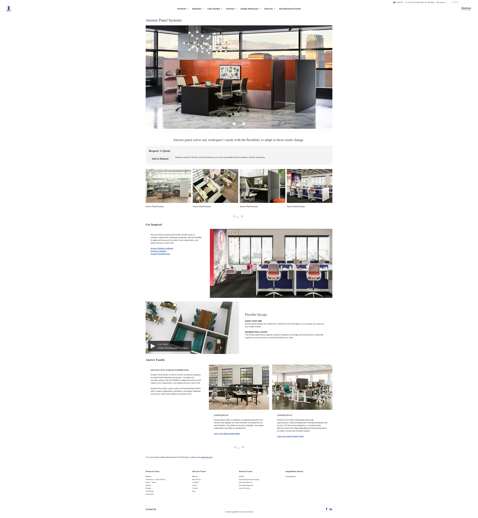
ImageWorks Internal (294, 471)
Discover (268, 8)
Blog (193, 491)
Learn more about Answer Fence (290, 436)
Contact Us (399, 2)
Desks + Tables (151, 482)
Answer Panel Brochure (160, 253)
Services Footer (245, 471)
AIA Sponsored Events (290, 8)
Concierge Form (291, 476)
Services (230, 8)
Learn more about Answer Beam (227, 433)
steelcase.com (207, 457)
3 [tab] (240, 124)
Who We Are (196, 479)
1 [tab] (237, 124)
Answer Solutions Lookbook (162, 248)
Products (181, 8)
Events (194, 485)
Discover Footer (199, 471)
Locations (195, 482)
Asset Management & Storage (249, 479)
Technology (149, 491)
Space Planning (244, 488)
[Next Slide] (243, 123)
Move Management (245, 482)
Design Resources (249, 8)
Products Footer (152, 471)
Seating (148, 485)
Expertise (196, 8)
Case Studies (213, 8)
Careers (195, 488)
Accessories (150, 494)
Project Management (246, 485)
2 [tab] (239, 124)
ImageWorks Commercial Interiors (241, 512)
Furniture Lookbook (158, 251)
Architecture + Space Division (156, 479)
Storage (148, 488)
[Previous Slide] (234, 123)
